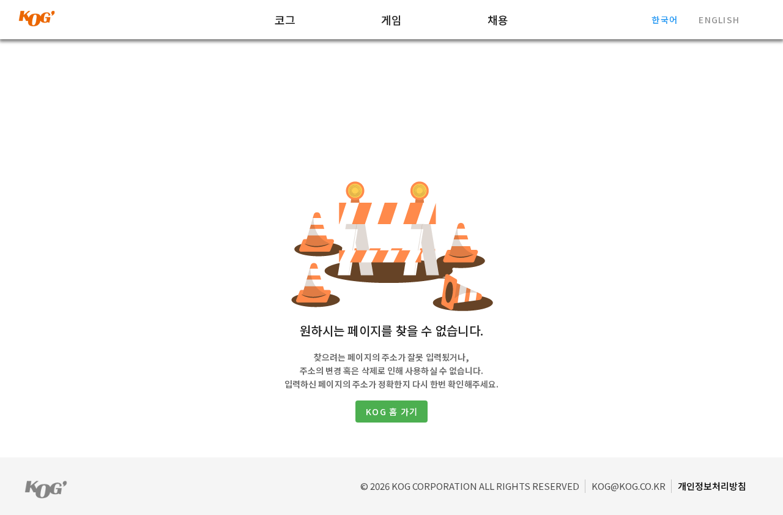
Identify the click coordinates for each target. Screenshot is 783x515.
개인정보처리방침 (712, 485)
